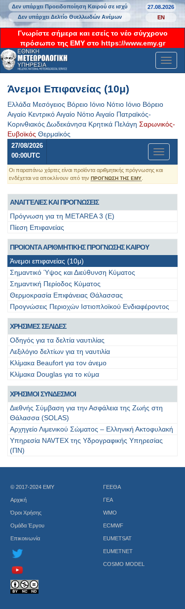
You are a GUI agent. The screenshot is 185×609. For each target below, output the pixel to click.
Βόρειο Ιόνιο (86, 104)
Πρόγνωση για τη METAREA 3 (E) (62, 216)
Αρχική (18, 500)
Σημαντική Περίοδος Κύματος (55, 284)
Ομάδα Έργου (27, 525)
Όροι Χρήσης (25, 513)
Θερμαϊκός (54, 134)
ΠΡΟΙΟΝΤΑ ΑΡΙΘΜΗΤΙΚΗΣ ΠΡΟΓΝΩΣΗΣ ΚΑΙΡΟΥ (79, 247)
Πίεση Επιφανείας (37, 227)
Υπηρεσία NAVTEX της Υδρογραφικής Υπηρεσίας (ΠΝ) (86, 445)
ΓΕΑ (108, 500)
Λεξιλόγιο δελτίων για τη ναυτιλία (60, 351)
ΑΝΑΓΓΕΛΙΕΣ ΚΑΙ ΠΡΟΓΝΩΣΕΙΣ (54, 202)
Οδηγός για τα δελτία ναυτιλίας (57, 340)
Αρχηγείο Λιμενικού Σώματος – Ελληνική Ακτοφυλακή (91, 429)
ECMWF (113, 525)
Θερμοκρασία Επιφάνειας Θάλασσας (66, 295)
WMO (110, 513)
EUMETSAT (117, 538)
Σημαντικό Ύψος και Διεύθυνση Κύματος (72, 272)
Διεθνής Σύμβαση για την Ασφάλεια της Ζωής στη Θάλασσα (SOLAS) (86, 413)
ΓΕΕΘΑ (112, 487)
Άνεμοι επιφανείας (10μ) (47, 261)
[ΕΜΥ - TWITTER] (46, 553)
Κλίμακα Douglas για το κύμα (54, 374)
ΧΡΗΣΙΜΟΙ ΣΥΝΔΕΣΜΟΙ (43, 394)
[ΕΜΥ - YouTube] (46, 570)
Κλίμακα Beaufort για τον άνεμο (58, 363)
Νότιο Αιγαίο (95, 114)
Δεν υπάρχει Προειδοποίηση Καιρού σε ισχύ (69, 6)
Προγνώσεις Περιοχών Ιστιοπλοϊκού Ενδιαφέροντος (89, 306)
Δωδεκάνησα (66, 124)
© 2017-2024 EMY (32, 487)
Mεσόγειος (49, 104)
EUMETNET (118, 551)
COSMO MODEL (124, 564)
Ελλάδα (19, 104)
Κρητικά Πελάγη (112, 124)
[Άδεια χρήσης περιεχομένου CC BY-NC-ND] (46, 586)
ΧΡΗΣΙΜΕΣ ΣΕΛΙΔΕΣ (38, 326)
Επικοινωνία (25, 538)
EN (161, 17)
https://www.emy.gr (133, 43)
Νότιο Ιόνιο (124, 104)
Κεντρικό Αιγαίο (51, 114)
